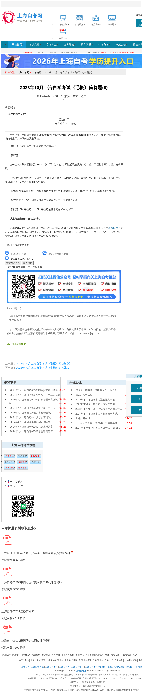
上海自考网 (23, 72)
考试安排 (34, 44)
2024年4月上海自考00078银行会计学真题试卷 (35, 394)
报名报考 (22, 456)
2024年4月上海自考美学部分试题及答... (31, 422)
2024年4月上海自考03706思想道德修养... (32, 431)
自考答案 (37, 72)
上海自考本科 (51, 666)
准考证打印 (10, 462)
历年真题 (86, 44)
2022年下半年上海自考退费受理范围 (95, 404)
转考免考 (103, 44)
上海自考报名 (77, 666)
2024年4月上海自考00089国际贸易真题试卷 (34, 390)
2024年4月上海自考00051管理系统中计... (32, 407)
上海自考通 (81, 670)
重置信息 (27, 263)
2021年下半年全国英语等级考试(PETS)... (97, 427)
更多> (32, 528)
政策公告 (121, 44)
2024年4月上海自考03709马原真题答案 (31, 426)
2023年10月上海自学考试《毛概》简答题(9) (43, 368)
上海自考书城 (82, 418)
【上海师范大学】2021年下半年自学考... (97, 423)
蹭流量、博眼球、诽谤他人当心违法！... (97, 390)
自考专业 (51, 44)
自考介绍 (10, 456)
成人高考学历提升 (85, 394)
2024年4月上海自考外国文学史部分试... (31, 412)
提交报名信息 (13, 263)
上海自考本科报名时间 (95, 666)
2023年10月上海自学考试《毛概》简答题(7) (43, 363)
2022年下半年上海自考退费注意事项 (95, 399)
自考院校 (69, 44)
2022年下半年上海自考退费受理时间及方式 (98, 409)
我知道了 (63, 119)
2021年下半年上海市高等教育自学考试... (97, 413)
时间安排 (35, 456)
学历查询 (22, 468)
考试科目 (35, 462)
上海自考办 (64, 666)
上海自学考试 (37, 666)
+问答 (72, 124)
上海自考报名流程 (116, 666)
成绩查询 (22, 462)
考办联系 (10, 468)
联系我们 (130, 666)
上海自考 (113, 227)
